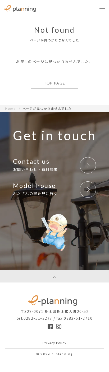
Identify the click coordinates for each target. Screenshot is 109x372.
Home (10, 108)
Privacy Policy (54, 343)
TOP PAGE (54, 83)
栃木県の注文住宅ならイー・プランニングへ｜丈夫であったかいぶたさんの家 (20, 8)
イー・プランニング (54, 300)
